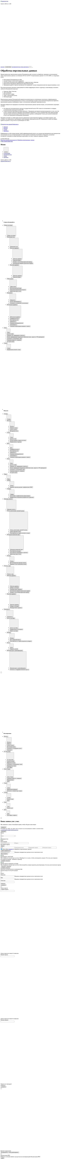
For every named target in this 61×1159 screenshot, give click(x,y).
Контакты (6, 131)
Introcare (6, 126)
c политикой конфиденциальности (9, 830)
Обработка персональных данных (25, 140)
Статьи (5, 129)
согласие (10, 849)
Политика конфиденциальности (9, 140)
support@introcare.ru (13, 124)
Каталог (6, 128)
